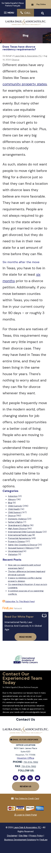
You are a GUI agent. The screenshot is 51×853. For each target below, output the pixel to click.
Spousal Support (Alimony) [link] (21, 548)
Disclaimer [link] (12, 835)
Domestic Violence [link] (17, 518)
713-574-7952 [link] (30, 762)
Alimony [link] (12, 499)
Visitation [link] (13, 554)
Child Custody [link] (15, 505)
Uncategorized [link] (15, 551)
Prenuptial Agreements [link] (19, 538)
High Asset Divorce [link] (17, 528)
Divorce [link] (15, 59)
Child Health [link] (14, 509)
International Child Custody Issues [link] (25, 531)
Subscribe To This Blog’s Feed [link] (20, 601)
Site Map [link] (23, 835)
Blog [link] (10, 502)
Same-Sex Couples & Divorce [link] (22, 544)
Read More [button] (25, 637)
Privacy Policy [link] (36, 835)
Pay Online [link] (41, 4)
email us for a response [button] (25, 739)
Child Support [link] (15, 512)
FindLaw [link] (43, 839)
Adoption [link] (13, 496)
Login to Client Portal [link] (26, 815)
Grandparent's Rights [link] (18, 525)
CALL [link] (27, 13)
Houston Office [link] (25, 758)
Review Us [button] (25, 786)
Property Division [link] (16, 541)
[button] (8, 12)
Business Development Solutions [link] (20, 839)
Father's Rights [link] (15, 522)
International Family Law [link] (20, 535)
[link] (25, 24)
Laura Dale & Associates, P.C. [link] (28, 56)
